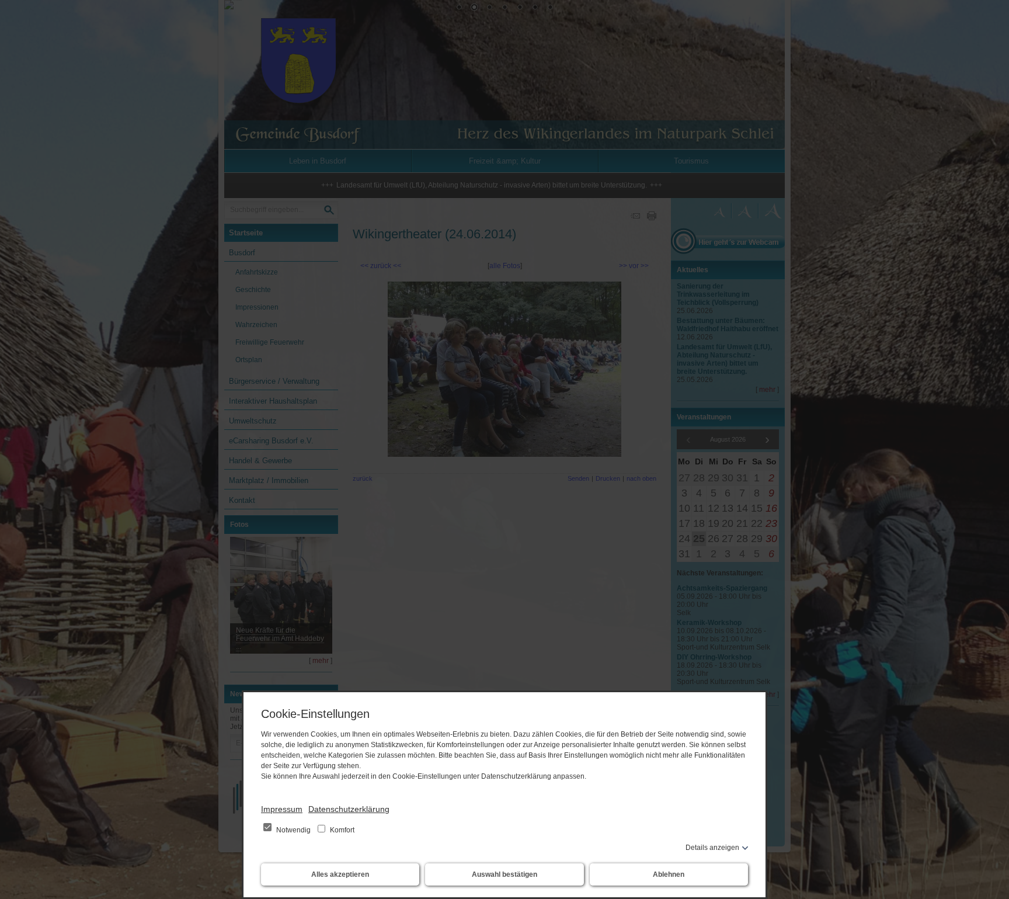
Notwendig (293, 830)
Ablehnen (668, 874)
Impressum (281, 809)
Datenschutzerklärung (348, 809)
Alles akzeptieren (340, 874)
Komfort (341, 830)
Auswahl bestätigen (504, 874)
